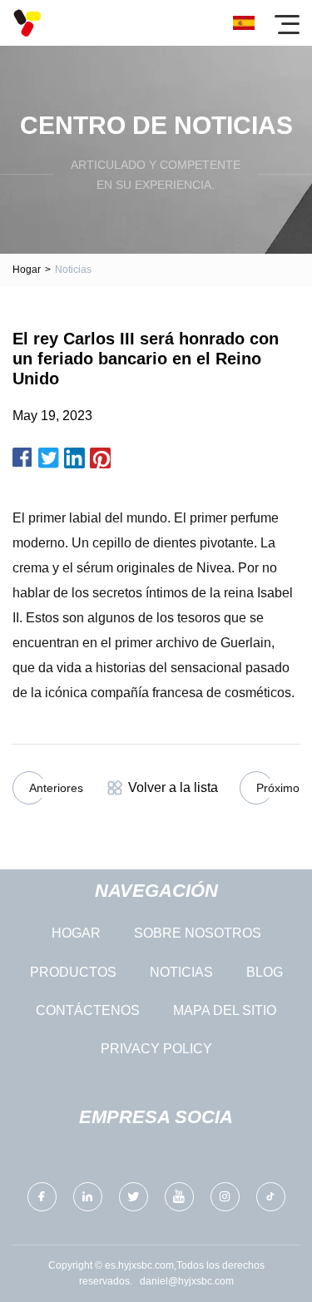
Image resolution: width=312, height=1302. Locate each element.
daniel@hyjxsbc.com (187, 1281)
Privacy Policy (156, 1049)
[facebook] (42, 1196)
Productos (73, 972)
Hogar (26, 269)
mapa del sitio (224, 1010)
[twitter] (133, 1196)
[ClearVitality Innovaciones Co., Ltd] (27, 23)
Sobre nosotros (197, 933)
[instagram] (225, 1196)
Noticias (181, 972)
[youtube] (179, 1196)
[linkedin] (87, 1196)
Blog (264, 972)
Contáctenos (88, 1010)
